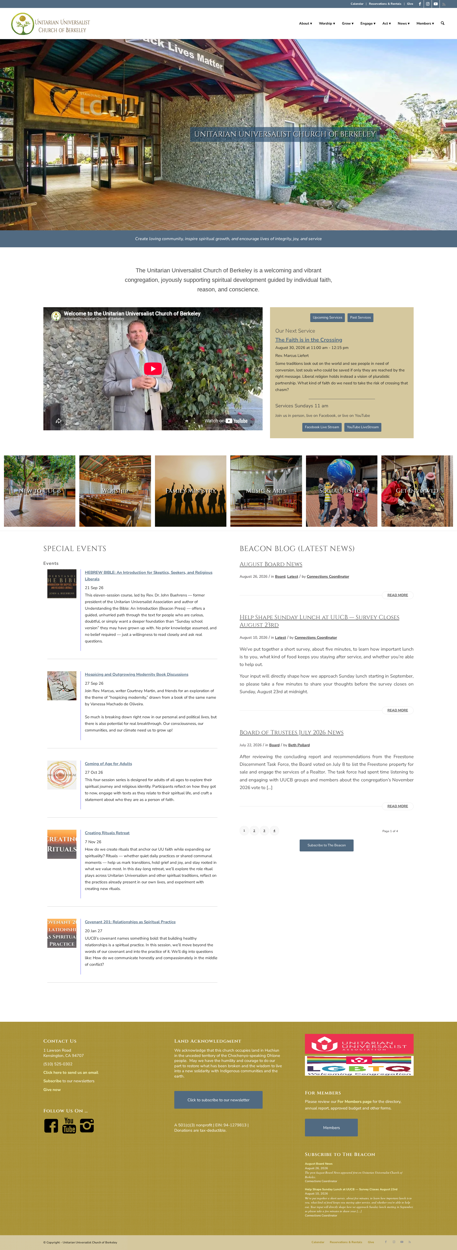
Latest (292, 576)
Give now (52, 1089)
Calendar (357, 4)
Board (280, 576)
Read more (397, 595)
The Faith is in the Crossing (308, 339)
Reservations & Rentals (385, 4)
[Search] (442, 23)
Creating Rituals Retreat (107, 833)
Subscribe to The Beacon (340, 1154)
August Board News (271, 564)
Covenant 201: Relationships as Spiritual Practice (130, 922)
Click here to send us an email (70, 1072)
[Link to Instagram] (428, 4)
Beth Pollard (299, 745)
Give (410, 4)
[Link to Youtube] (436, 4)
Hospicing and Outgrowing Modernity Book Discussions (136, 674)
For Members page (354, 1101)
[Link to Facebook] (420, 4)
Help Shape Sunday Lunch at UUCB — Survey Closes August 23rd (319, 621)
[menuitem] (357, 4)
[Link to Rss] (444, 4)
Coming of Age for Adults (108, 763)
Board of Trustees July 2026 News (292, 732)
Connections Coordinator (328, 576)
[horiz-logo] (51, 23)
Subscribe (52, 1081)
